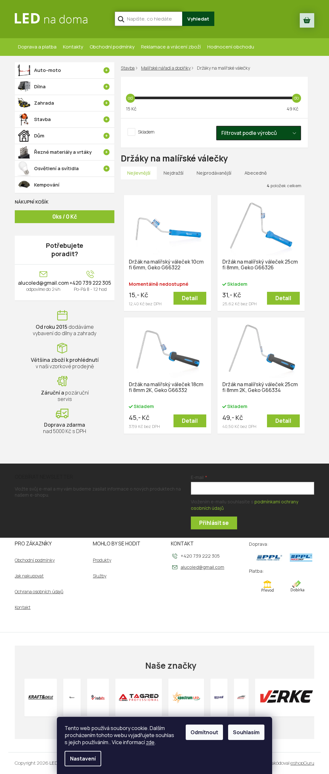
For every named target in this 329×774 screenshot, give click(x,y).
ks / (64, 216)
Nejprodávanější (214, 173)
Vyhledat (198, 18)
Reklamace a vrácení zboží (171, 46)
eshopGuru (302, 763)
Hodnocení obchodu (230, 46)
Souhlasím (246, 732)
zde (150, 742)
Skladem (146, 132)
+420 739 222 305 (90, 283)
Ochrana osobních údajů (39, 591)
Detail (190, 298)
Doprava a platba (37, 46)
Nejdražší (173, 173)
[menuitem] (64, 70)
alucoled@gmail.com (43, 283)
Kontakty (73, 46)
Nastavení (83, 758)
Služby (99, 576)
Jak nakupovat (29, 576)
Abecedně (256, 173)
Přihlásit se (214, 522)
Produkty (102, 560)
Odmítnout (204, 732)
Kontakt (23, 607)
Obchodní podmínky (112, 46)
